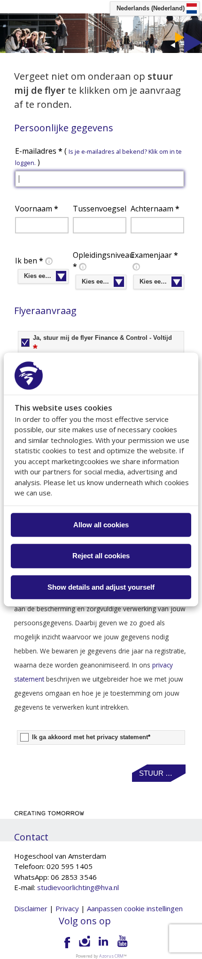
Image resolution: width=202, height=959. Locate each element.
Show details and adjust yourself (101, 587)
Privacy (67, 908)
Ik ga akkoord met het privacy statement (91, 737)
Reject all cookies (101, 556)
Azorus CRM (111, 956)
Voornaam (36, 208)
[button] (159, 773)
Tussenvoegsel (99, 208)
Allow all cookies (101, 525)
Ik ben (29, 260)
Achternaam (155, 208)
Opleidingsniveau (101, 260)
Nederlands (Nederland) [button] (151, 8)
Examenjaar (154, 255)
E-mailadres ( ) (98, 156)
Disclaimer (30, 908)
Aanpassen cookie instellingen (135, 908)
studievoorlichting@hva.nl (78, 887)
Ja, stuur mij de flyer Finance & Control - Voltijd (102, 344)
